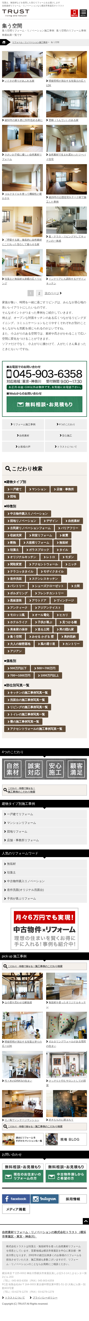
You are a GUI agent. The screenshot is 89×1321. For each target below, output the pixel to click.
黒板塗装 (16, 600)
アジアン (16, 651)
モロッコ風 (17, 614)
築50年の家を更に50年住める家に (24, 120)
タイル (63, 549)
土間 (77, 586)
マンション (39, 489)
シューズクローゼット (49, 586)
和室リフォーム (42, 535)
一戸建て (16, 489)
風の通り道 (48, 643)
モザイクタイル (53, 571)
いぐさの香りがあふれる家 (19, 80)
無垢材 (63, 542)
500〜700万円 (46, 668)
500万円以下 (18, 668)
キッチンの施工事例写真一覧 (29, 692)
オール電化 (42, 614)
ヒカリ (63, 614)
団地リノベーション (23, 520)
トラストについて (15, 1297)
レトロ (50, 557)
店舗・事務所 (65, 489)
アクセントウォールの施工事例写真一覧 (36, 728)
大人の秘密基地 (20, 643)
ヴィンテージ (65, 600)
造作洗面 (16, 578)
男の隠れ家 (66, 629)
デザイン (52, 520)
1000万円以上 (50, 675)
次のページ (52, 293)
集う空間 (16, 636)
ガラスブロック (39, 549)
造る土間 (43, 629)
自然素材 (74, 520)
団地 (13, 496)
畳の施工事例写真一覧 (24, 721)
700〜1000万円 (20, 675)
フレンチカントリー (51, 593)
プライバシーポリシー (45, 1297)
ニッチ (72, 564)
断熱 (13, 542)
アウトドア (39, 600)
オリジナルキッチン (23, 557)
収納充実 (16, 535)
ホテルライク (19, 622)
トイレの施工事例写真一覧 (27, 714)
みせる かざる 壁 (43, 636)
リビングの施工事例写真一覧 (29, 707)
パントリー (17, 586)
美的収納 (70, 636)
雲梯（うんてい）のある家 (63, 120)
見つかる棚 (69, 622)
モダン (69, 557)
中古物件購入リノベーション (29, 513)
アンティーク (19, 607)
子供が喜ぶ (45, 622)
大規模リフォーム (37, 542)
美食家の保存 (19, 629)
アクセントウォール (45, 564)
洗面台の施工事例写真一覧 (27, 699)
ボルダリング (19, 593)
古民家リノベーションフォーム (30, 528)
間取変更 (16, 564)
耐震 (65, 535)
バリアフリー (69, 528)
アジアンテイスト (49, 607)
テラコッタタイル (21, 571)
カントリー (72, 643)
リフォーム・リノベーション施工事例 (29, 42)
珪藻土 (14, 549)
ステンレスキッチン (45, 578)
